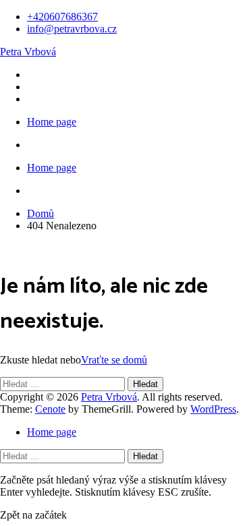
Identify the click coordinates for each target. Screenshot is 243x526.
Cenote (50, 409)
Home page (51, 121)
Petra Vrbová (28, 51)
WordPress (213, 409)
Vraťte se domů (114, 360)
